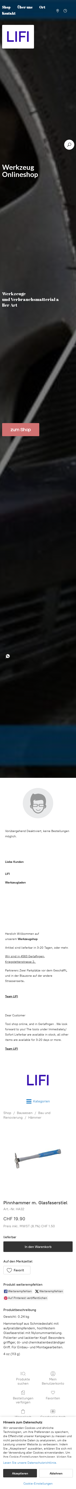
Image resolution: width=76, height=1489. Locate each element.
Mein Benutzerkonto (53, 1381)
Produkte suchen (23, 1381)
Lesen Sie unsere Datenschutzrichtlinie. (30, 1463)
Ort (42, 7)
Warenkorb (23, 1417)
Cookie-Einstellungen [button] (38, 1483)
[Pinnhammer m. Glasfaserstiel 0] (38, 1159)
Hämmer (34, 1117)
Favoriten (53, 1398)
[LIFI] (38, 1080)
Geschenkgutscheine (53, 1419)
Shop (7, 1113)
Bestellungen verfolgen (23, 1400)
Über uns (25, 7)
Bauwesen (25, 1113)
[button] (16, 1270)
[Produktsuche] (69, 144)
